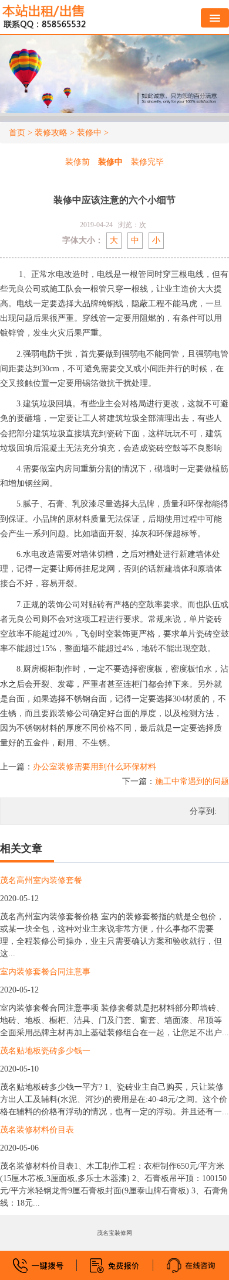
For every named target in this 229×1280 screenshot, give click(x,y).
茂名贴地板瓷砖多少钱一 (45, 1050)
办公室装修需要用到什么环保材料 (94, 766)
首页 (17, 132)
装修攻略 (51, 132)
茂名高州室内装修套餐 (41, 880)
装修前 (77, 162)
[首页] (44, 17)
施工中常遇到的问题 (192, 781)
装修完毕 (147, 162)
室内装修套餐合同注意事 (45, 971)
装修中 (89, 132)
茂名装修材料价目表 (37, 1129)
